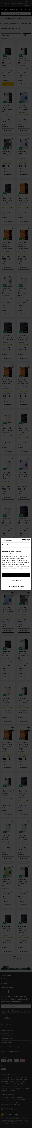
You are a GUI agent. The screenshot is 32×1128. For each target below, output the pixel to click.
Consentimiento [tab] (7, 545)
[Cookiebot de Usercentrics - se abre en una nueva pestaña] (22, 540)
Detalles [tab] (17, 545)
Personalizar (15, 580)
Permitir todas (16, 575)
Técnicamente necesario (16, 586)
